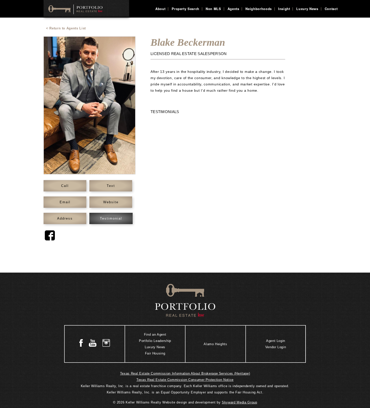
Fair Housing (155, 353)
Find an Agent (155, 334)
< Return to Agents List (66, 28)
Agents (233, 8)
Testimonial (111, 218)
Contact (331, 8)
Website (111, 202)
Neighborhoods (258, 8)
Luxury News (307, 8)
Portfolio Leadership (155, 341)
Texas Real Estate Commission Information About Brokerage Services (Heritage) (185, 373)
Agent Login (275, 341)
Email (65, 202)
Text (111, 186)
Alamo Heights (215, 344)
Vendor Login (275, 347)
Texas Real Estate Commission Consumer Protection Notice (185, 380)
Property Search (185, 8)
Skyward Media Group (239, 402)
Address (65, 218)
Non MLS (213, 8)
